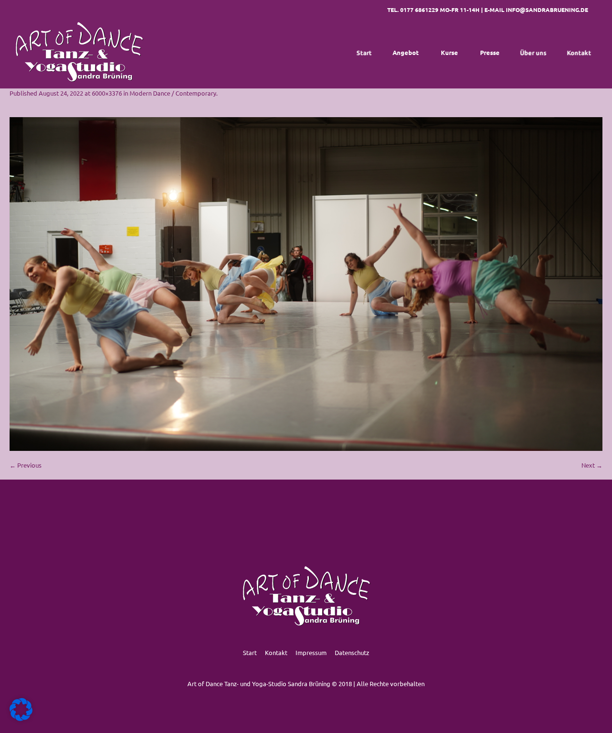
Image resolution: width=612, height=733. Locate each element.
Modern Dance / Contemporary (173, 93)
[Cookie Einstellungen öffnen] (21, 718)
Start (250, 652)
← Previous (26, 465)
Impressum (311, 652)
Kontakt (276, 652)
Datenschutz (352, 652)
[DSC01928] (306, 284)
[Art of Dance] (79, 52)
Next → (591, 465)
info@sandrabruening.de (547, 9)
